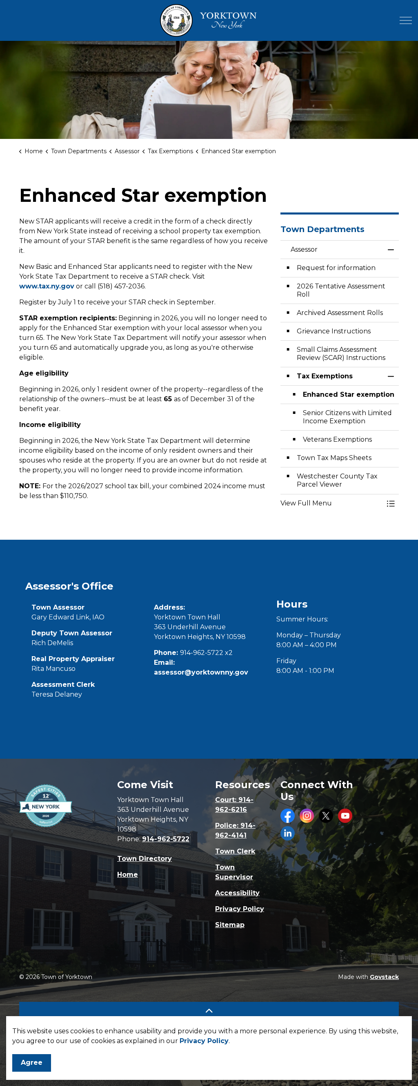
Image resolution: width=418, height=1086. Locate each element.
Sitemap (230, 925)
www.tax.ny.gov (46, 286)
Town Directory (144, 859)
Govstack (384, 977)
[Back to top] (209, 1011)
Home (127, 874)
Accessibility (237, 893)
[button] (331, 503)
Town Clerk (235, 851)
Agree (31, 1062)
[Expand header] (406, 20)
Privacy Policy (204, 1041)
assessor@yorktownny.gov (201, 672)
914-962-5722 (165, 839)
